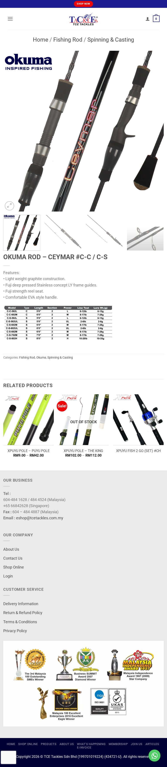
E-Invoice (84, 747)
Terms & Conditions (20, 622)
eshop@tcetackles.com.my (39, 518)
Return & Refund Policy (22, 613)
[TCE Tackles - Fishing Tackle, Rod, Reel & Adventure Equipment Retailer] (83, 19)
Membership (118, 744)
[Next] (155, 131)
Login (8, 576)
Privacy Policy (15, 631)
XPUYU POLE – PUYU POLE (29, 451)
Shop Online (13, 567)
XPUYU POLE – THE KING (83, 451)
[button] (10, 18)
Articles (152, 744)
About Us (11, 549)
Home (40, 39)
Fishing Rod (67, 39)
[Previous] (12, 131)
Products (48, 744)
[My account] (147, 19)
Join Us (136, 744)
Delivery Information (20, 604)
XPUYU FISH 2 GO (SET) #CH (138, 451)
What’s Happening (91, 744)
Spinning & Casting (110, 39)
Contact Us (12, 558)
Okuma (41, 357)
